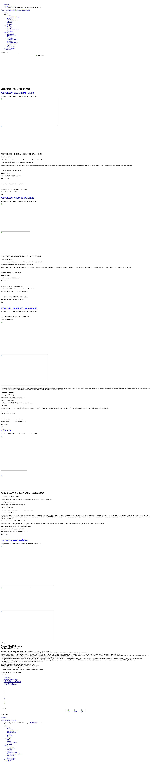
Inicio (5, 12)
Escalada (9, 21)
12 (4, 701)
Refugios (9, 27)
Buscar (2, 52)
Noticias (9, 15)
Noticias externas (15, 17)
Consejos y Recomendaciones (12, 42)
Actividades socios (12, 20)
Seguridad (10, 31)
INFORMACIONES (9, 683)
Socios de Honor (11, 47)
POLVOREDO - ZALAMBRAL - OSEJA (17, 93)
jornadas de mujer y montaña (11, 679)
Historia (9, 45)
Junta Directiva (11, 44)
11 (4, 700)
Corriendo (10, 24)
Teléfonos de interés (12, 39)
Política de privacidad (11, 720)
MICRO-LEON (34, 723)
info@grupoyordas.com (10, 6)
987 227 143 (7, 4)
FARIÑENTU (7, 677)
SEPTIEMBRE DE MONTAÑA (12, 680)
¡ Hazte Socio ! (8, 49)
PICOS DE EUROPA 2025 (11, 684)
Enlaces (9, 28)
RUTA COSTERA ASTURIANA (12, 682)
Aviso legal (3, 720)
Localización (10, 34)
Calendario (10, 38)
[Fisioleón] (3, 717)
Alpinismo (10, 22)
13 (4, 703)
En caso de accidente (13, 30)
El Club (6, 32)
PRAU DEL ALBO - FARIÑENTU (14, 540)
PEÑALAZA (6, 430)
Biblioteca (10, 37)
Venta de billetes (11, 35)
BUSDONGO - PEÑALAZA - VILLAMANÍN (19, 308)
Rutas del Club (11, 18)
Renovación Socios (9, 48)
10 (4, 698)
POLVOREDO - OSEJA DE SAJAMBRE (17, 198)
